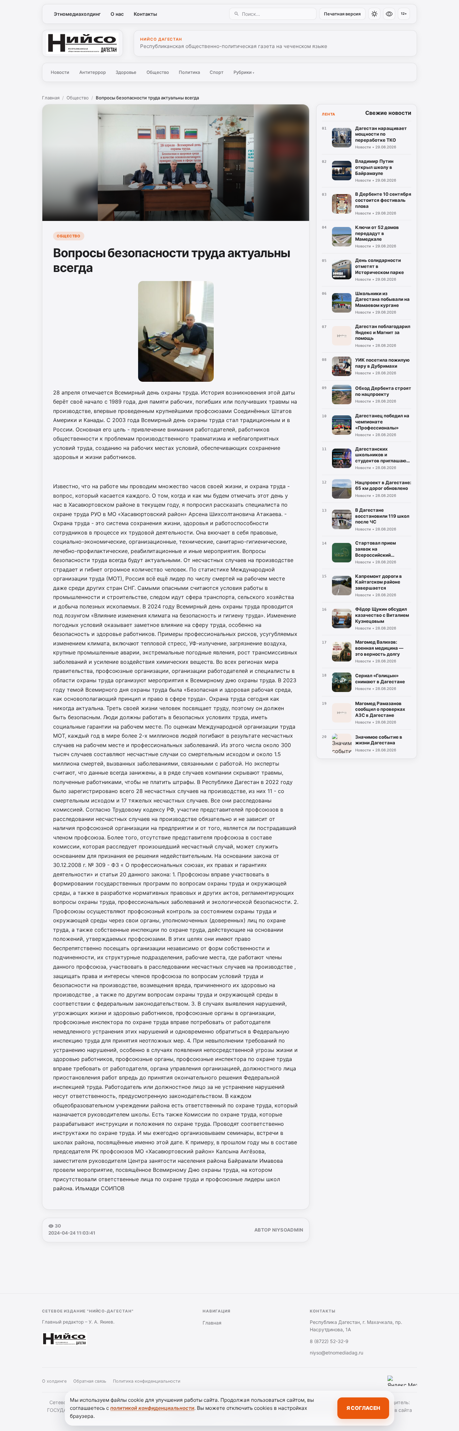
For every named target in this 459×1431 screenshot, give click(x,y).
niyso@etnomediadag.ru (336, 1352)
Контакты (145, 14)
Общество (158, 72)
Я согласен (363, 1408)
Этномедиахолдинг (77, 14)
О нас (117, 14)
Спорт (216, 72)
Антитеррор (92, 72)
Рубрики (244, 72)
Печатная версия (342, 13)
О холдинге (54, 1381)
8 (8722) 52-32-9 (329, 1341)
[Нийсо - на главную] (82, 43)
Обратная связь (89, 1381)
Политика (189, 72)
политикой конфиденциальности (152, 1408)
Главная (50, 97)
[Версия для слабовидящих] (389, 14)
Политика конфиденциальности (146, 1381)
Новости (60, 72)
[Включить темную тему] (374, 14)
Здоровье (126, 72)
